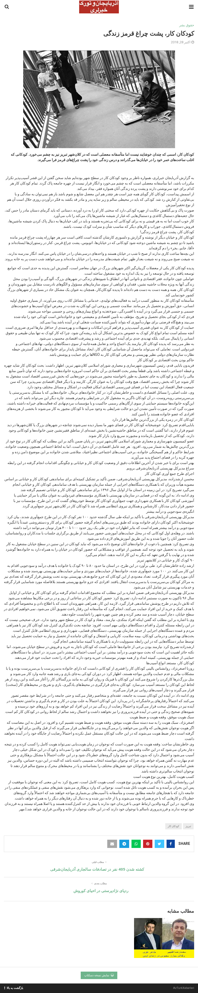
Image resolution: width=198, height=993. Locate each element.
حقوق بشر (186, 25)
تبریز (188, 826)
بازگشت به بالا (15, 987)
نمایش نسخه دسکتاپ (97, 975)
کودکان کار (173, 826)
